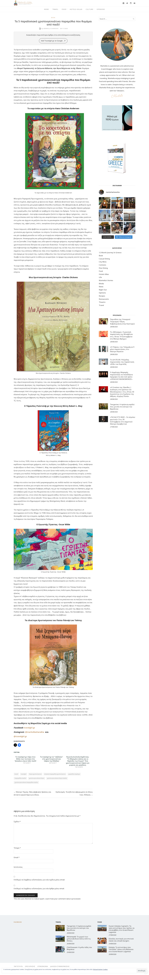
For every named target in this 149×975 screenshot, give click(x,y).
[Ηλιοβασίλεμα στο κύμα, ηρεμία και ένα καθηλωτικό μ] (117, 203)
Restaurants (104, 299)
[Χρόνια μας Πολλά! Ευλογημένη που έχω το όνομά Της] (104, 215)
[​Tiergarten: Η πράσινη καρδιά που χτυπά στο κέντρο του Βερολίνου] (103, 406)
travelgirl (23, 774)
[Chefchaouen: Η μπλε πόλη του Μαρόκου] (60, 949)
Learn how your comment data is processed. (63, 899)
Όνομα (17, 848)
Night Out (103, 290)
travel (16, 774)
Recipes (102, 296)
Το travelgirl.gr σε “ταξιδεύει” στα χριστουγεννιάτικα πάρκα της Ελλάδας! (51, 759)
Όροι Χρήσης (30, 966)
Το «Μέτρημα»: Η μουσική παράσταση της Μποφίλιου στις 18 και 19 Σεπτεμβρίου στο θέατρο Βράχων (121, 335)
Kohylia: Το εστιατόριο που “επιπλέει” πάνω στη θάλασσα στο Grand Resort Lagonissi (121, 949)
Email (16, 857)
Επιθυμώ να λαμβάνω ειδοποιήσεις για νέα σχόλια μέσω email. (39, 880)
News (46, 9)
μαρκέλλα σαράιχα (74, 774)
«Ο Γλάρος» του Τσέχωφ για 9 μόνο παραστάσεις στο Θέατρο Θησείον (122, 349)
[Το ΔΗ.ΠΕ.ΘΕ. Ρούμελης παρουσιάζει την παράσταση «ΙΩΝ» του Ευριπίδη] (103, 362)
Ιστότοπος (18, 867)
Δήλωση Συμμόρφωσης (59, 966)
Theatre (102, 302)
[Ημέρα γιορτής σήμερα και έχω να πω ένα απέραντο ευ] (129, 228)
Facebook (18, 922)
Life (100, 277)
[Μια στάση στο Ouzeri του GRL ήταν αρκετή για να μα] (104, 228)
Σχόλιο (17, 821)
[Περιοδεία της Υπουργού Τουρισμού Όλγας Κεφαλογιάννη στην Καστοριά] (103, 321)
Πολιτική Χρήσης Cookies (100, 969)
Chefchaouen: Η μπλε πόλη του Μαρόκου (79, 948)
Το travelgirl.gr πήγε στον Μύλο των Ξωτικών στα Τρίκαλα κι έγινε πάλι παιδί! (25, 759)
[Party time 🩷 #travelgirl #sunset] (129, 215)
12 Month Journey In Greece (110, 252)
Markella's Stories (106, 280)
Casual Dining (104, 259)
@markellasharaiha (35, 732)
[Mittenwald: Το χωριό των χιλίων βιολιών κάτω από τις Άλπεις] (60, 939)
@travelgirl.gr (20, 736)
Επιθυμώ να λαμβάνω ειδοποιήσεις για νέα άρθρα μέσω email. (39, 888)
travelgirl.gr (29, 727)
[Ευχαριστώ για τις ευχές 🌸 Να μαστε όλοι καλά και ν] (129, 203)
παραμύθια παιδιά (20, 778)
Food (64, 9)
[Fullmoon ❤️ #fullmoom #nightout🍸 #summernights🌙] (104, 203)
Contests (102, 265)
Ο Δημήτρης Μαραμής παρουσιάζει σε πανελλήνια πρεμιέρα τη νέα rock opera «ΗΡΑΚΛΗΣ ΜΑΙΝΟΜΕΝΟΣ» (121, 375)
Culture (89, 9)
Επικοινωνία (43, 966)
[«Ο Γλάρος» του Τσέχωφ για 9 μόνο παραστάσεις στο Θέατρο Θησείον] (103, 349)
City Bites (102, 262)
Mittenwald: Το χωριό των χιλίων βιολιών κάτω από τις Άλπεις (79, 938)
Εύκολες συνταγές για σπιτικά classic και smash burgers (121, 940)
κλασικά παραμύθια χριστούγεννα (54, 774)
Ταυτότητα (18, 966)
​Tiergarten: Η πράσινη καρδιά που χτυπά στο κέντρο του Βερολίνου (122, 406)
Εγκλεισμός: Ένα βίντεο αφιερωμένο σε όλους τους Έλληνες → (74, 793)
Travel (55, 9)
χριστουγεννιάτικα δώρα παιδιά (57, 778)
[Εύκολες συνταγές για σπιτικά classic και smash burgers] (102, 941)
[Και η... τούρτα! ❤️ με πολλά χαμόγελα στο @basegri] (117, 228)
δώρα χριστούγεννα (35, 774)
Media (101, 283)
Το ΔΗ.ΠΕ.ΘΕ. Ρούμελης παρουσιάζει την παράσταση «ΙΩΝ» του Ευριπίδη (122, 361)
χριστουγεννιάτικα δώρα (36, 778)
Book (53, 17)
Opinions (101, 9)
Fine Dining (103, 268)
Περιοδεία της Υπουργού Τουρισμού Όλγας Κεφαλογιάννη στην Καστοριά (122, 321)
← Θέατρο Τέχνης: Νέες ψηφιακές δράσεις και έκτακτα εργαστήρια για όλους (32, 793)
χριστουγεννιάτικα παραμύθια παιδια (26, 782)
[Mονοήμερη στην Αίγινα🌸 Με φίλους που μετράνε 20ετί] (117, 215)
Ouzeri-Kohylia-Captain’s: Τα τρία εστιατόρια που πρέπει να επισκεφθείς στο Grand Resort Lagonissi (121, 929)
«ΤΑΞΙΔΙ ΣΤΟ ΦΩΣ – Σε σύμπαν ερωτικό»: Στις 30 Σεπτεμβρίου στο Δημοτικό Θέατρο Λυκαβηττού (122, 420)
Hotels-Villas (76, 9)
